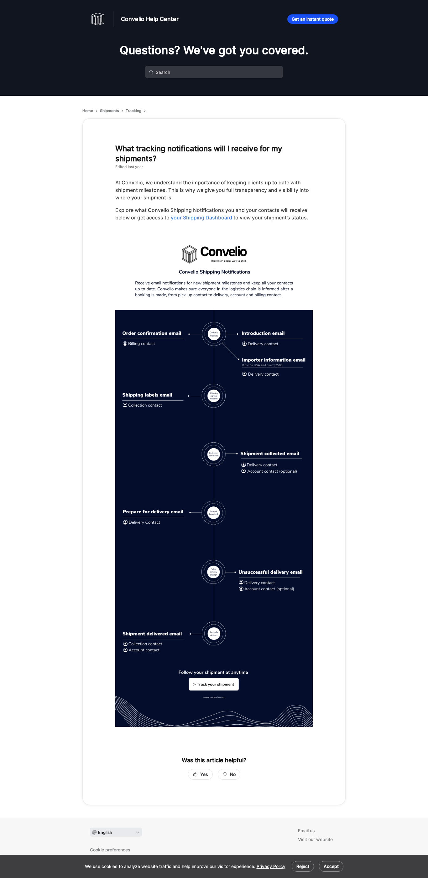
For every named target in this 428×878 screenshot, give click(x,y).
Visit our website (315, 839)
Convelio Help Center (150, 19)
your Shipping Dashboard (201, 217)
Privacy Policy (271, 866)
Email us (306, 830)
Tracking (133, 110)
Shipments (109, 110)
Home (87, 110)
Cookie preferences (110, 849)
